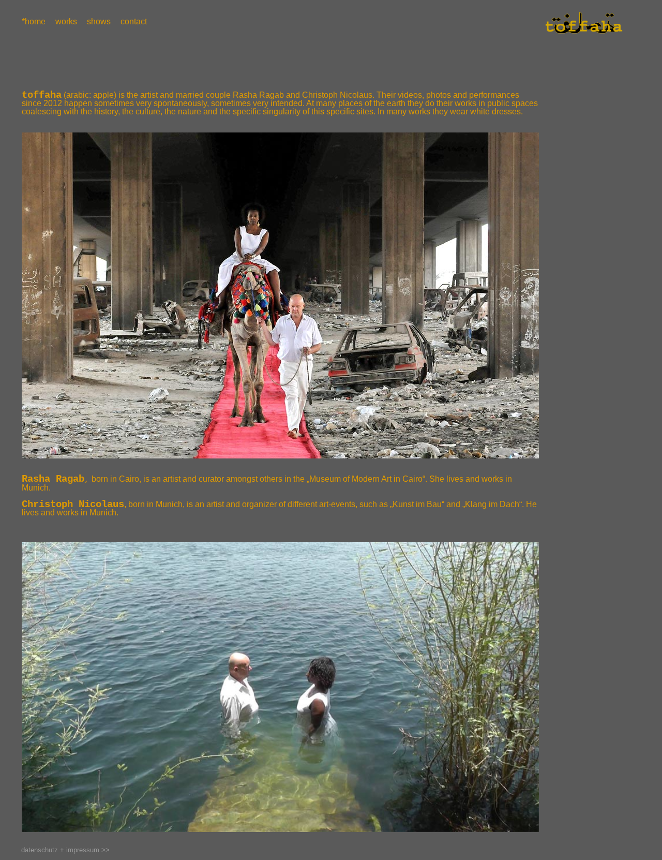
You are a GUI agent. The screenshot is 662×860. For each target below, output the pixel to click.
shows (98, 22)
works (65, 22)
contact (132, 22)
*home (34, 22)
